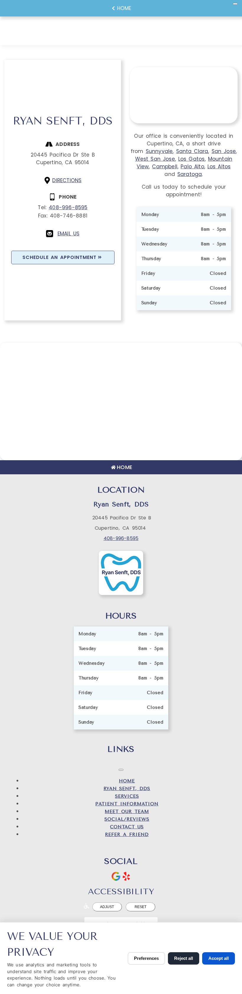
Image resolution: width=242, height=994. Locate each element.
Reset (140, 907)
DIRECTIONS (66, 180)
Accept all (218, 958)
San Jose (224, 151)
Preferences (146, 958)
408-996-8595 (68, 207)
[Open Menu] (235, 4)
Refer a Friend (126, 834)
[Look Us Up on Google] (116, 876)
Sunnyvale (159, 151)
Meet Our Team (127, 811)
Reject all (183, 958)
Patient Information (126, 804)
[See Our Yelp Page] (126, 876)
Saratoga (189, 174)
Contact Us (127, 827)
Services (127, 796)
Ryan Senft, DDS (127, 788)
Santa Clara (192, 151)
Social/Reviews (126, 819)
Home (124, 8)
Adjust (107, 907)
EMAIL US (68, 233)
